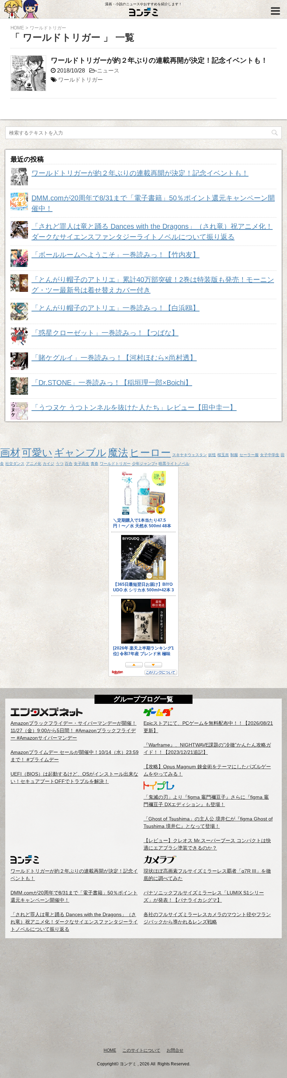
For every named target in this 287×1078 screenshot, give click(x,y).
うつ (59, 463)
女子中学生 (269, 455)
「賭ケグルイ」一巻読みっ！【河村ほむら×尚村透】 (114, 358)
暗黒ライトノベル (174, 463)
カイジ (48, 463)
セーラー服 (249, 455)
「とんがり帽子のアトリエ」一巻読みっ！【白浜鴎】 (115, 308)
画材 (10, 452)
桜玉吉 (223, 455)
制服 (234, 455)
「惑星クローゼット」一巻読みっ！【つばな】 (104, 333)
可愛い (37, 452)
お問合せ (175, 1050)
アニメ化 (33, 463)
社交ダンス (14, 463)
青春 (94, 463)
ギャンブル (80, 452)
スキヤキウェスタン (189, 455)
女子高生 (81, 463)
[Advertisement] (143, 992)
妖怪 (212, 455)
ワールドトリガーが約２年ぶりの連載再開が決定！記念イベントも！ (159, 60)
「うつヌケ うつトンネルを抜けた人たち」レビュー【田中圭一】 (134, 407)
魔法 (118, 452)
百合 (68, 463)
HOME (110, 1050)
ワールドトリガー (80, 80)
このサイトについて (141, 1050)
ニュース (108, 71)
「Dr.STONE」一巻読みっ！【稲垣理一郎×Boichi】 (111, 382)
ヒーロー (150, 452)
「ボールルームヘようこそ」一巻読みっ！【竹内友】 (115, 255)
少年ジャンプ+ (144, 463)
